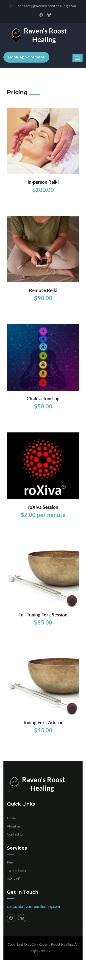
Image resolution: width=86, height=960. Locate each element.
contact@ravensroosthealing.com (46, 5)
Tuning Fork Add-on (43, 722)
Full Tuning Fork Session (43, 614)
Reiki (10, 862)
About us (13, 826)
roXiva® (13, 878)
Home (11, 818)
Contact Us (15, 834)
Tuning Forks (17, 870)
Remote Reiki (43, 290)
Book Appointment (26, 57)
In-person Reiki (43, 182)
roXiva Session (43, 507)
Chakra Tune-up (43, 398)
